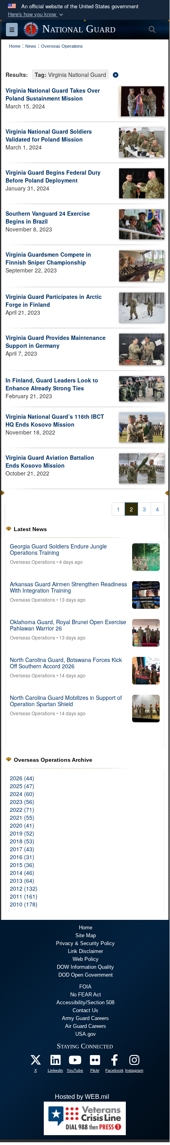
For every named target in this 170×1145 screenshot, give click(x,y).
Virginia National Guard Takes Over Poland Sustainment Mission (53, 94)
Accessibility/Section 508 (85, 1002)
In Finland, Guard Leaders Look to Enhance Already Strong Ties (52, 384)
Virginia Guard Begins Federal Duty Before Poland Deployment (53, 176)
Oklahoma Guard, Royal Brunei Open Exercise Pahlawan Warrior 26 (68, 625)
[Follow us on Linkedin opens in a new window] (55, 1062)
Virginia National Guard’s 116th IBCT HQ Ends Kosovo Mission (55, 420)
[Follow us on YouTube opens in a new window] (75, 1062)
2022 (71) (22, 809)
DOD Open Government (85, 975)
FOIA (85, 987)
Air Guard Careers (85, 1026)
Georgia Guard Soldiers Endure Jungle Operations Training (58, 549)
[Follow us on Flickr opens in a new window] (95, 1062)
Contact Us (85, 1010)
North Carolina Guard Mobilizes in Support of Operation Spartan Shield (66, 700)
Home (85, 928)
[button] (36, 14)
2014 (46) (22, 872)
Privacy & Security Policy (85, 943)
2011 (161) (23, 896)
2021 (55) (22, 817)
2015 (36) (22, 865)
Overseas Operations (32, 561)
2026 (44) (22, 778)
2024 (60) (22, 794)
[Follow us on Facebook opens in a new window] (114, 1062)
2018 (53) (22, 841)
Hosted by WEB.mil (82, 1096)
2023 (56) (22, 802)
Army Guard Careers (85, 1018)
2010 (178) (23, 904)
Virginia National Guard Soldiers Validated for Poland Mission (49, 135)
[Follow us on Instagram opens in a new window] (134, 1062)
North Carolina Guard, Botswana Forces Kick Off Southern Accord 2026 (66, 662)
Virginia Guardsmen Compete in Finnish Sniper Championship (48, 258)
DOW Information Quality (85, 967)
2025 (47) (22, 786)
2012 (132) (23, 888)
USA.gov (85, 1034)
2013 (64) (22, 880)
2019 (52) (22, 833)
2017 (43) (22, 849)
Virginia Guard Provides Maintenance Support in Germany (56, 341)
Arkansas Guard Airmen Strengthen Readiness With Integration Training (68, 587)
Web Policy (86, 959)
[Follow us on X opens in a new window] (35, 1062)
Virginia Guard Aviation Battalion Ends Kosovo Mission (50, 461)
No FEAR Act (85, 995)
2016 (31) (22, 857)
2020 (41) (22, 825)
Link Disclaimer (85, 951)
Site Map (85, 935)
